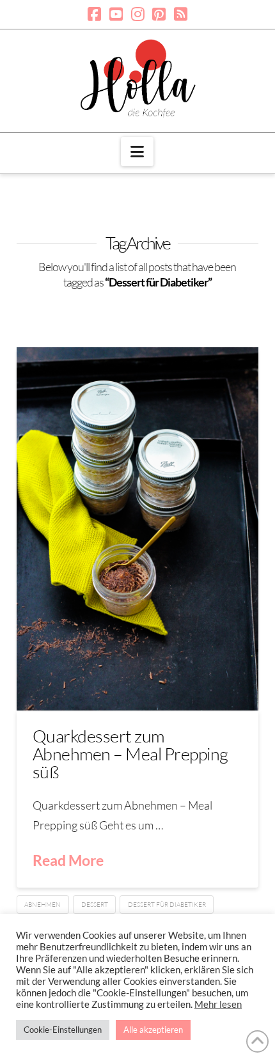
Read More (68, 860)
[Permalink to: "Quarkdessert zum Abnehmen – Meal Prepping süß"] (137, 528)
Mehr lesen (218, 1004)
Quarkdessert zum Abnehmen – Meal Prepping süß (130, 754)
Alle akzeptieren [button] (153, 1029)
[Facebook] (94, 14)
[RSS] (180, 14)
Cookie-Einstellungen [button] (63, 1029)
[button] (137, 151)
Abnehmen (42, 904)
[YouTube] (116, 14)
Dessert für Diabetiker (167, 904)
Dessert (94, 904)
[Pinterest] (159, 14)
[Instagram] (138, 14)
